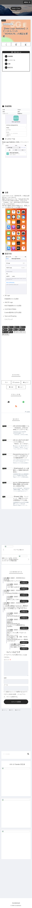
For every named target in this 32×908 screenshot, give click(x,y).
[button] (25, 44)
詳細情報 (10, 56)
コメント (7, 659)
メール (6, 685)
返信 (24, 582)
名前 (5, 678)
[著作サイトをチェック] (8, 402)
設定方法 (10, 67)
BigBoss (17, 332)
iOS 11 (11, 327)
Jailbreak (22, 329)
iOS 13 (23, 327)
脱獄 (11, 332)
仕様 (9, 63)
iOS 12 (17, 327)
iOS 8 (10, 329)
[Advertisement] (16, 88)
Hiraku (23, 332)
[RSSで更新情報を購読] (16, 406)
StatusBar (6, 334)
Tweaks (6, 332)
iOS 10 (5, 327)
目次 (15, 52)
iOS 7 (5, 329)
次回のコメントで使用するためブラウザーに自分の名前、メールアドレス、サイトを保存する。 (15, 694)
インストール (11, 60)
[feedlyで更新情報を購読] (23, 402)
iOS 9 (16, 329)
